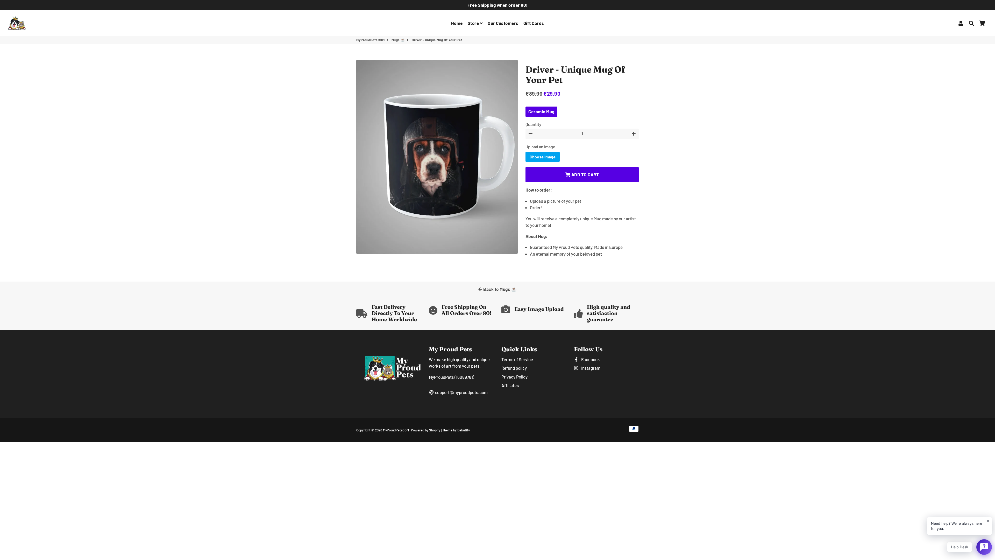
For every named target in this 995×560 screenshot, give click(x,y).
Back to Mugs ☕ (499, 289)
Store (474, 23)
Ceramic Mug (541, 111)
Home (457, 23)
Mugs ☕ (398, 40)
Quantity (533, 124)
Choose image (543, 156)
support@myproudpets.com (461, 392)
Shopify (434, 430)
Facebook (590, 359)
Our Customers (503, 23)
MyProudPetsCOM (370, 40)
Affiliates (510, 385)
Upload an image (540, 146)
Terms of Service (517, 359)
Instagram (590, 367)
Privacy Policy (514, 376)
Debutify (463, 430)
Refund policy (514, 367)
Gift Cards (533, 23)
